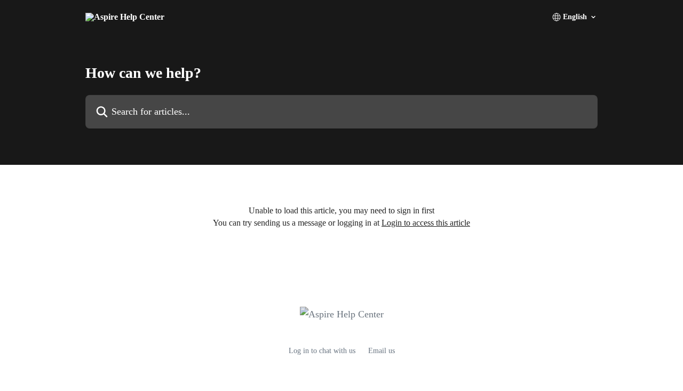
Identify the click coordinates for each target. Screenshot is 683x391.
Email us (381, 351)
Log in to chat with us (322, 351)
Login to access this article (426, 222)
